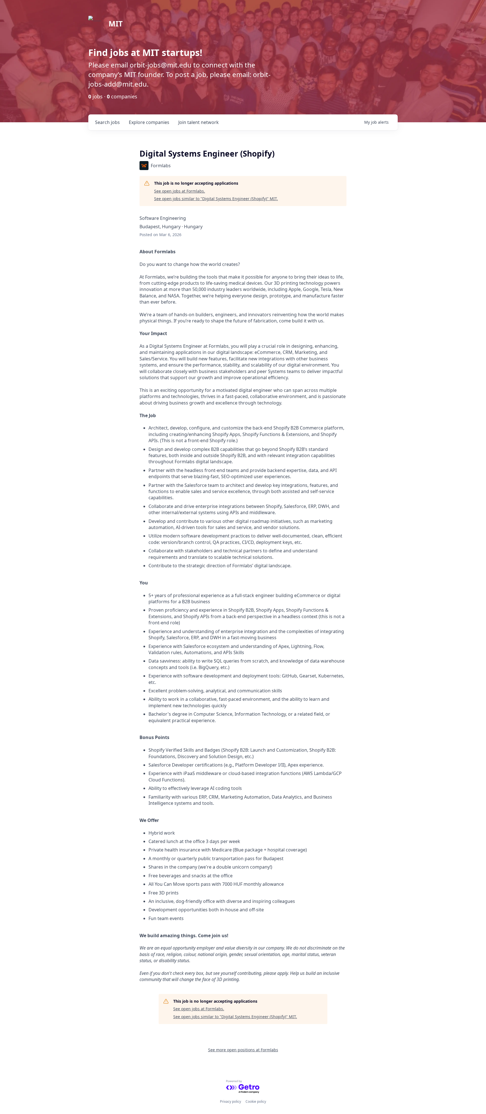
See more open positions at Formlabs (243, 1049)
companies (149, 122)
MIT (116, 24)
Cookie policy (256, 1101)
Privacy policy (230, 1101)
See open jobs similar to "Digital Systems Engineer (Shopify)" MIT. (216, 198)
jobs (107, 122)
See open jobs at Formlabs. (179, 191)
